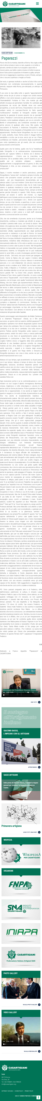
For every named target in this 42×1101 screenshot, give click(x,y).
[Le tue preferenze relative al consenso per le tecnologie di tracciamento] (38, 1097)
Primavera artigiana (12, 825)
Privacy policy (29, 1091)
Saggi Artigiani (7, 53)
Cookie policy (19, 1091)
